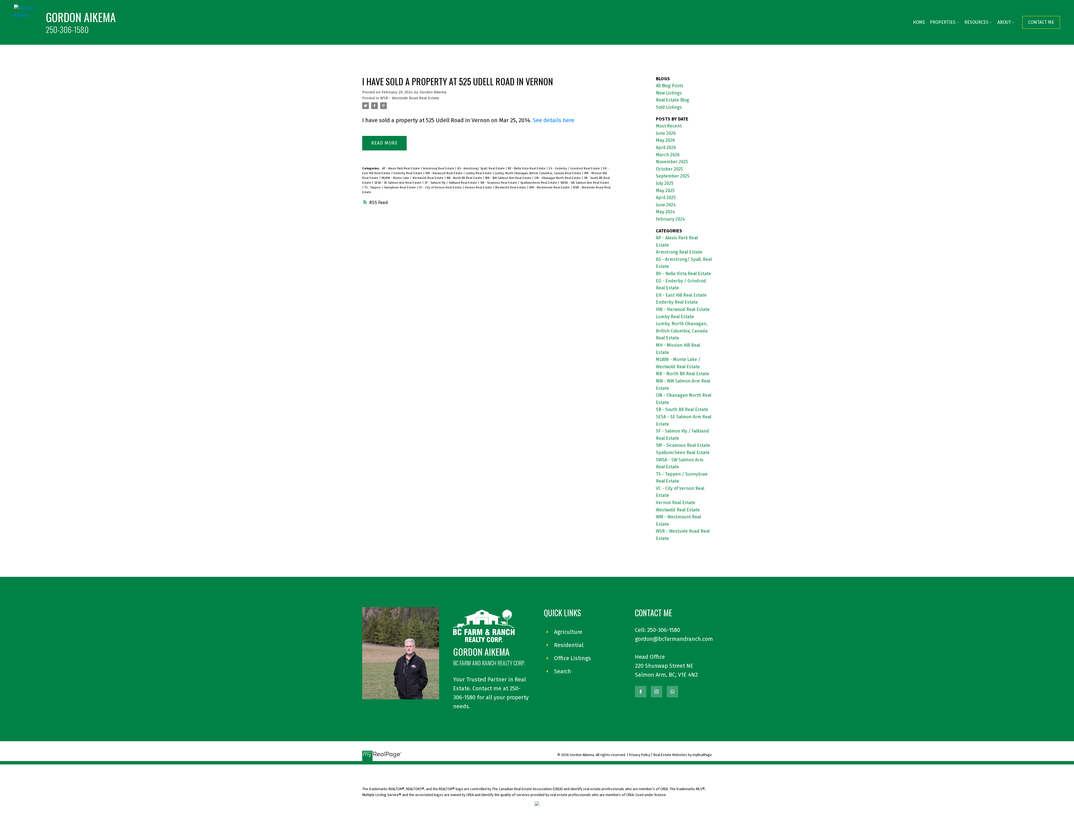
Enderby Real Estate (408, 173)
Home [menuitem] (919, 22)
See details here (553, 120)
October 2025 (669, 169)
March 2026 (668, 154)
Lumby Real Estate (479, 173)
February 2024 (670, 219)
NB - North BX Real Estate (465, 178)
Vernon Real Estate (479, 187)
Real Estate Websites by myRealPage (682, 755)
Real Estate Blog (672, 100)
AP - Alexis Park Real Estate (401, 168)
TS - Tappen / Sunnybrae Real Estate (390, 187)
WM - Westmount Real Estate (550, 187)
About (1004, 22)
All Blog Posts (669, 85)
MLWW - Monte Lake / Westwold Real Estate (412, 178)
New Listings (669, 93)
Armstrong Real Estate (439, 168)
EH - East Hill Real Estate (681, 295)
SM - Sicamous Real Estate (499, 183)
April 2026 (666, 147)
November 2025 (672, 161)
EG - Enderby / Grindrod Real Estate (575, 168)
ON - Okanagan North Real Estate (558, 178)
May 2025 (665, 190)
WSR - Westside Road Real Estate (409, 98)
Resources (976, 22)
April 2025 (666, 197)
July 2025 (664, 183)
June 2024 (666, 204)
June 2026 (666, 133)
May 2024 (665, 211)
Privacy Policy (639, 755)
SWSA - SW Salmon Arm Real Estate (584, 183)
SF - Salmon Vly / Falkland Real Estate (451, 183)
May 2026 (665, 140)
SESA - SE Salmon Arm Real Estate (398, 183)
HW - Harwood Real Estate (444, 173)
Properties (942, 22)
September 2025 (672, 176)
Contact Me (1041, 22)
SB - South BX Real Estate (682, 409)
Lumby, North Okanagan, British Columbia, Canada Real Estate (538, 173)
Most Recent (669, 126)
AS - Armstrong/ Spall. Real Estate (481, 168)
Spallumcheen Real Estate (539, 183)
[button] (1041, 22)
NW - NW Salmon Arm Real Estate (508, 178)
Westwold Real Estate (511, 187)
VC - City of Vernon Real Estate (441, 187)
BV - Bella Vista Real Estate (527, 168)
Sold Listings (669, 107)
